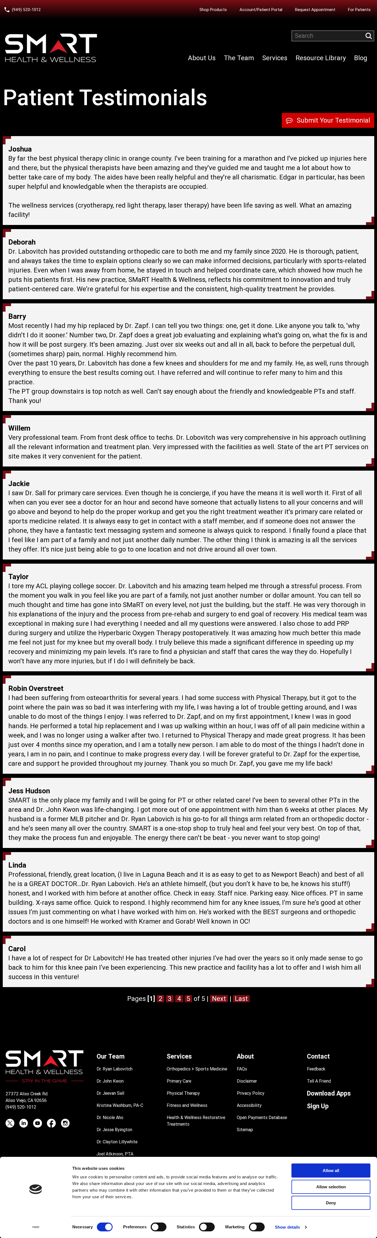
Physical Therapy (183, 1093)
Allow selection (331, 1186)
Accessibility (249, 1105)
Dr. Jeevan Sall (110, 1093)
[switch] (158, 1227)
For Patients (359, 9)
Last (241, 998)
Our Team (110, 1056)
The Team (239, 58)
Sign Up (318, 1106)
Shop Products (213, 9)
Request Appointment (315, 9)
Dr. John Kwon (110, 1081)
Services (274, 58)
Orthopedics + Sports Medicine (197, 1069)
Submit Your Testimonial (333, 120)
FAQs (242, 1069)
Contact (318, 1056)
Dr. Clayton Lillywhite (117, 1141)
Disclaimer (247, 1081)
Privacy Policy (250, 1093)
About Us (202, 58)
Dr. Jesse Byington (114, 1129)
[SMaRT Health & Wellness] (51, 48)
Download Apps (329, 1093)
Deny (331, 1202)
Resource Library (321, 58)
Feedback (316, 1069)
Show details (287, 1227)
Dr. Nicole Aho (110, 1117)
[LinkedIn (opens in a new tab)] (23, 1123)
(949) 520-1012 (26, 9)
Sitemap (245, 1129)
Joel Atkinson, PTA (115, 1154)
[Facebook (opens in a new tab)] (51, 1123)
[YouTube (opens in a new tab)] (37, 1123)
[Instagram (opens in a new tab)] (65, 1123)
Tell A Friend (319, 1081)
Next (219, 998)
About (245, 1056)
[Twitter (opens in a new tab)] (10, 1123)
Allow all (331, 1170)
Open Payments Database (262, 1117)
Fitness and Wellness (187, 1105)
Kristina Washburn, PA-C (120, 1105)
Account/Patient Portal (262, 9)
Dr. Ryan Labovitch (114, 1069)
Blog (360, 58)
